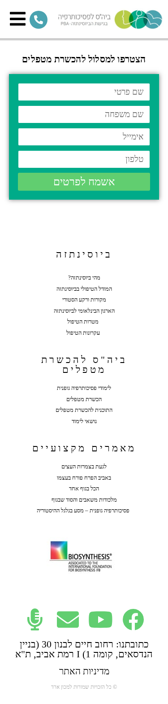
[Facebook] (133, 619)
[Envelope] (68, 619)
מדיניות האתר (84, 671)
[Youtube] (101, 619)
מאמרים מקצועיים (84, 448)
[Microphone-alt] (35, 619)
